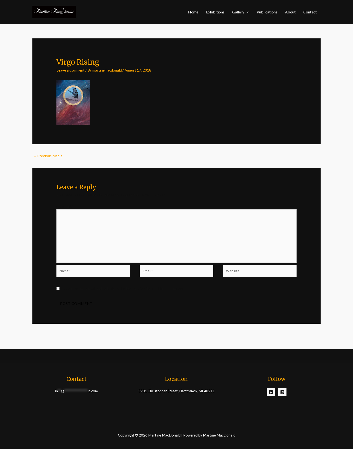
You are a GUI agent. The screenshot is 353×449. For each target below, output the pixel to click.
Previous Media (47, 156)
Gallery (238, 12)
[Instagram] (282, 392)
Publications (267, 12)
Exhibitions (215, 12)
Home (193, 12)
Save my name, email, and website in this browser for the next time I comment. (123, 288)
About (290, 12)
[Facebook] (271, 392)
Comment (65, 206)
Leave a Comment (70, 70)
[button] (246, 12)
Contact (310, 12)
